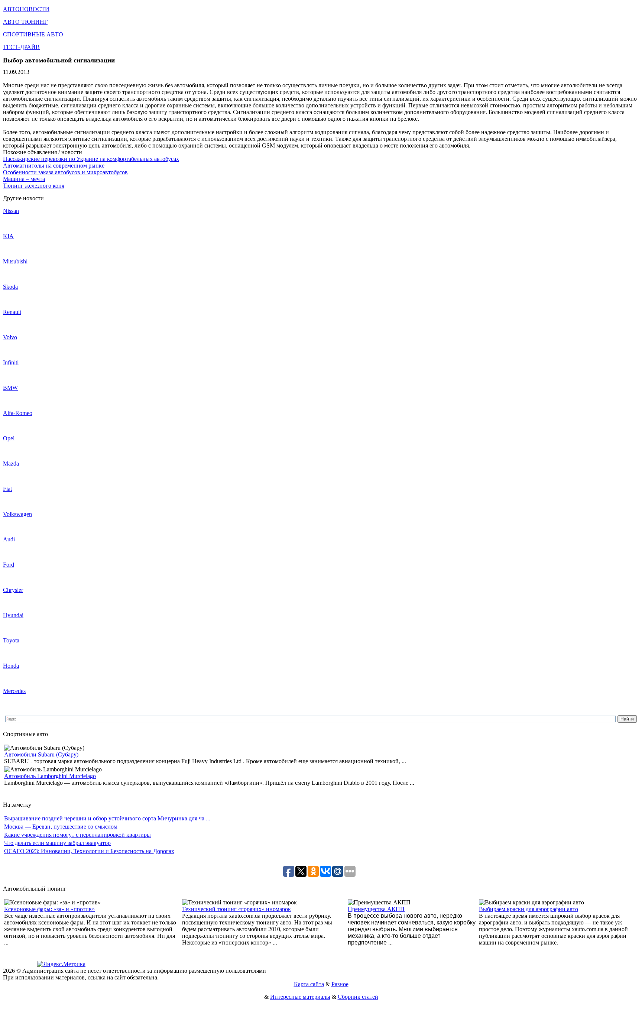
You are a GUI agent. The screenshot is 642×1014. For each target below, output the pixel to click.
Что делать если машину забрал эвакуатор (57, 843)
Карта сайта (309, 984)
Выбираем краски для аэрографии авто (528, 909)
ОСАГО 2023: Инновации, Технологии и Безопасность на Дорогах (89, 851)
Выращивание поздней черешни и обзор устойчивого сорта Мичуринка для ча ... (107, 818)
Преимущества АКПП (376, 909)
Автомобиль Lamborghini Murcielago (50, 776)
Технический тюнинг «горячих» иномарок (236, 909)
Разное (339, 984)
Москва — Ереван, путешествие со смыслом (60, 826)
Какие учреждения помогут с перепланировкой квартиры (77, 835)
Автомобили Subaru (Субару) (41, 754)
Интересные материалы (300, 997)
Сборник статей (358, 997)
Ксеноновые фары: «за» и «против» (49, 909)
